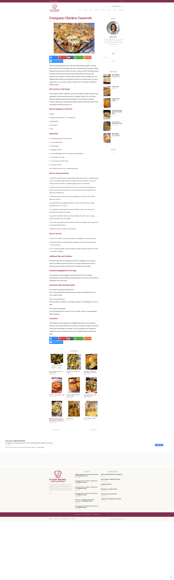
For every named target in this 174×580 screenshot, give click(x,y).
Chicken (85, 10)
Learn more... (113, 37)
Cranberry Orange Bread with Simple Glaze (117, 112)
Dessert (97, 10)
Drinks (103, 10)
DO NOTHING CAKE (89, 418)
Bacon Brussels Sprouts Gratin (73, 372)
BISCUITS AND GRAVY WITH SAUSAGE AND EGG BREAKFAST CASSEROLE (56, 420)
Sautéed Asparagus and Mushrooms (55, 372)
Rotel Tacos (69, 418)
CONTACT (73, 518)
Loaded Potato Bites (106, 484)
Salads (109, 10)
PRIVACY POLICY (65, 518)
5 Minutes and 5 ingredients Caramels (111, 498)
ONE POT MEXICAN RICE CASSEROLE (111, 474)
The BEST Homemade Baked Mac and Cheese (90, 372)
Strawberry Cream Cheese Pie (109, 494)
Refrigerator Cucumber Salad (109, 489)
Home (79, 10)
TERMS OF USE (57, 518)
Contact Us (122, 10)
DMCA (50, 518)
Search (113, 61)
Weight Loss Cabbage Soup (56, 394)
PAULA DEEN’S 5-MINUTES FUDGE (110, 479)
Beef (91, 10)
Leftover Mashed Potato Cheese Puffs (73, 395)
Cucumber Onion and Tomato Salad (90, 395)
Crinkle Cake (115, 86)
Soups (114, 10)
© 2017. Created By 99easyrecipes (117, 519)
